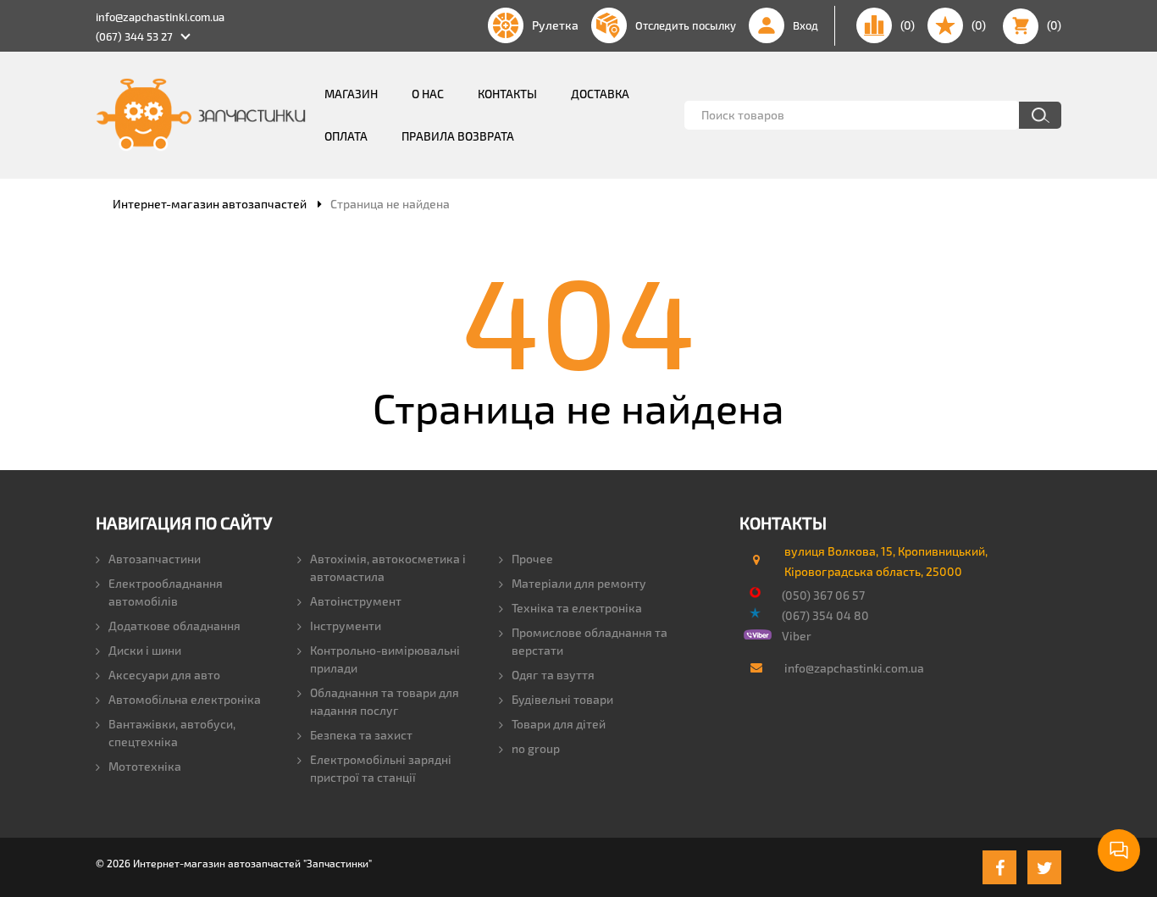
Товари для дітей (559, 724)
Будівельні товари (562, 699)
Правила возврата (457, 136)
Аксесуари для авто (164, 674)
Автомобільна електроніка (184, 699)
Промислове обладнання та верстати (589, 641)
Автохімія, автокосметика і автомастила (388, 567)
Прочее (532, 558)
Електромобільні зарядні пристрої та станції (380, 768)
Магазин (351, 93)
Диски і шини (144, 650)
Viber (796, 635)
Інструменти (345, 625)
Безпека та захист (361, 735)
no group (536, 748)
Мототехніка (144, 766)
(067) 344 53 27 (134, 36)
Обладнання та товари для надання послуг (384, 701)
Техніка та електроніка (577, 608)
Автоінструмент (355, 601)
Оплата (346, 136)
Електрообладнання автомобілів (165, 592)
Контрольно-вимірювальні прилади (385, 659)
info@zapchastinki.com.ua (160, 17)
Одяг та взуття (553, 674)
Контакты (507, 93)
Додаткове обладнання (174, 625)
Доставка (600, 93)
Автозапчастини (154, 558)
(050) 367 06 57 (823, 595)
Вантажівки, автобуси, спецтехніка (171, 733)
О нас (428, 93)
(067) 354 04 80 (825, 615)
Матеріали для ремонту (579, 583)
